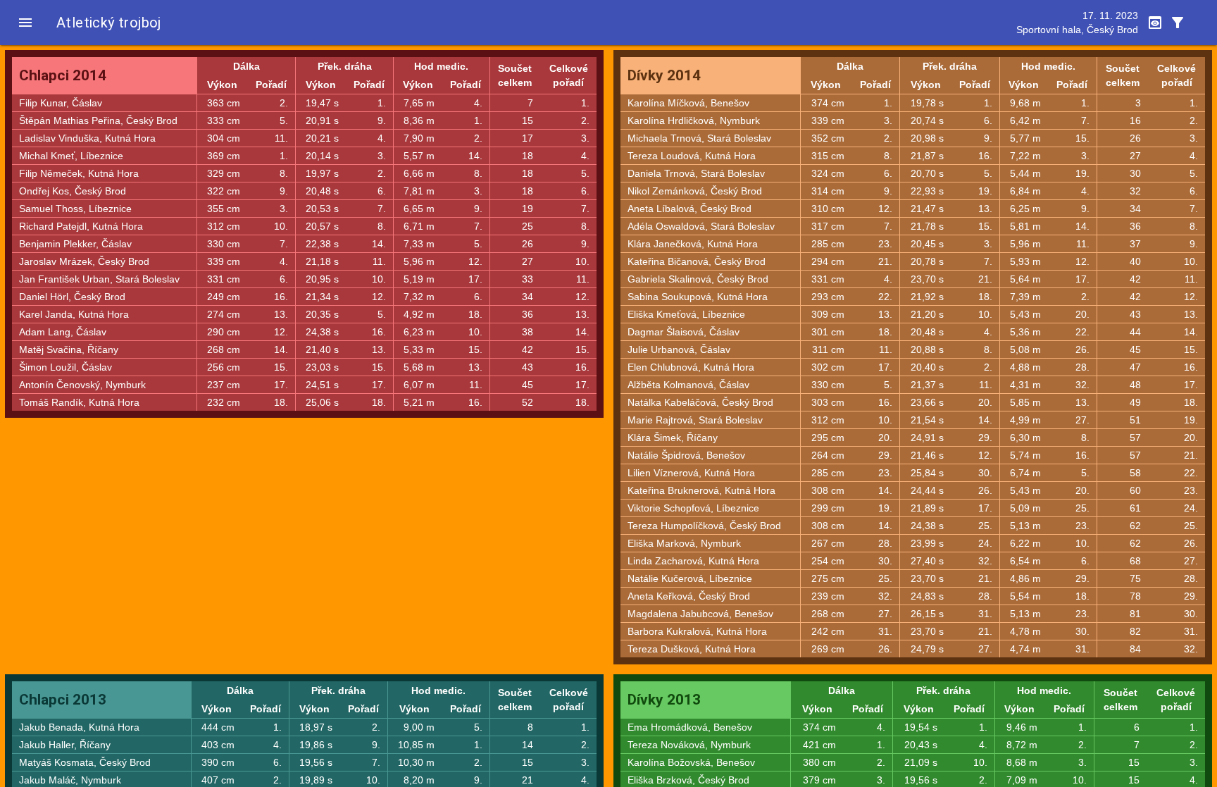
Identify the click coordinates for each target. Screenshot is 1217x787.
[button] (25, 22)
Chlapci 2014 (62, 75)
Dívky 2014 (664, 75)
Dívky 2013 (664, 699)
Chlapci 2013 (62, 699)
